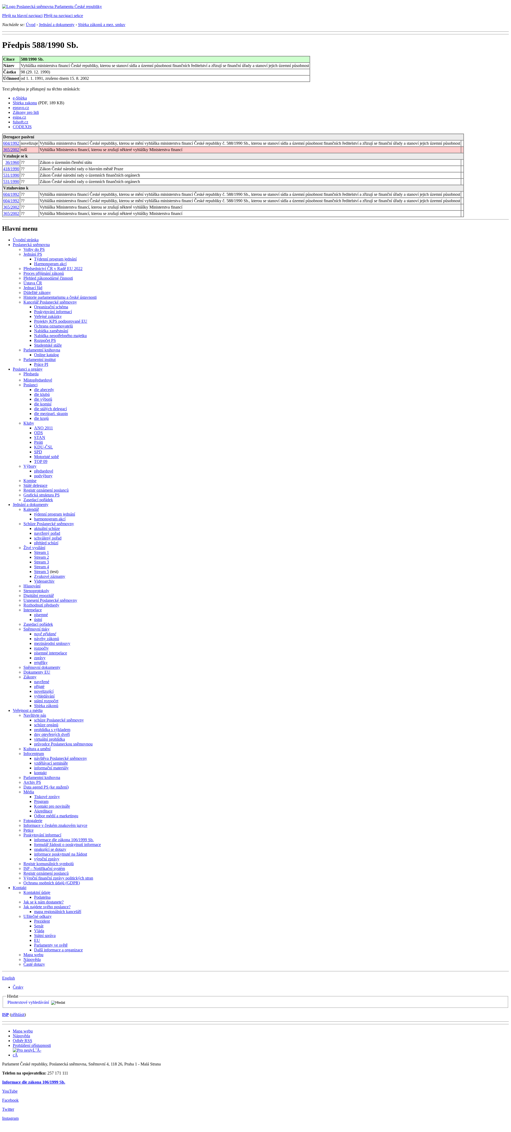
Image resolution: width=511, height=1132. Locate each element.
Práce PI (41, 364)
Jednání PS (32, 254)
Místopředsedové (37, 380)
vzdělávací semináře (51, 763)
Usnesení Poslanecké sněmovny (50, 600)
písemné (41, 614)
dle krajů (41, 418)
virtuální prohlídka (49, 739)
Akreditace (43, 811)
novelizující (43, 691)
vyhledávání (44, 696)
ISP (5, 1014)
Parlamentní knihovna (41, 350)
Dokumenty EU (36, 672)
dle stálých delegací (50, 409)
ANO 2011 (43, 428)
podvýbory (43, 476)
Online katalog (46, 355)
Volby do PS (34, 249)
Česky (18, 987)
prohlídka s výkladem (52, 729)
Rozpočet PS (45, 340)
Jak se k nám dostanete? (43, 902)
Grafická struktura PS (41, 495)
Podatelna (42, 897)
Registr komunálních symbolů (48, 863)
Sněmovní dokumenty (41, 667)
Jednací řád (32, 287)
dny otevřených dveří (52, 734)
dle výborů (43, 399)
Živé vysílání (34, 547)
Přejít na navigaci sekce (63, 15)
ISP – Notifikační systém (44, 868)
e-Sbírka (20, 98)
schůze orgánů (46, 725)
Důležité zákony (37, 292)
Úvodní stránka (26, 240)
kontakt (40, 772)
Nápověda (32, 959)
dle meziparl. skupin (51, 413)
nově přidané (45, 634)
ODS (38, 432)
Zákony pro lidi (26, 112)
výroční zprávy (46, 859)
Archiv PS (32, 782)
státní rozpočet (46, 701)
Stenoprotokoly (36, 590)
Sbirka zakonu (25, 103)
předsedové (43, 471)
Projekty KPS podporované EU (60, 321)
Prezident (42, 921)
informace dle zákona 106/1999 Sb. (64, 839)
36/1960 (12, 162)
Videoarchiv (44, 581)
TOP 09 (40, 461)
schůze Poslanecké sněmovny (59, 720)
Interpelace (32, 610)
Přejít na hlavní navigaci (22, 15)
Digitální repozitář (38, 595)
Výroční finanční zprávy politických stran (58, 878)
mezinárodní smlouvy (52, 643)
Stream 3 (41, 562)
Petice (28, 830)
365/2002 (11, 149)
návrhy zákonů (46, 638)
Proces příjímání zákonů (43, 273)
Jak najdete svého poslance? (47, 907)
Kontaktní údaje (36, 892)
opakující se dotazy (50, 849)
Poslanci (30, 385)
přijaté (39, 686)
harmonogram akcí (49, 519)
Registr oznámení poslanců (46, 490)
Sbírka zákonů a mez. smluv (101, 24)
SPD (38, 452)
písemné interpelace (50, 653)
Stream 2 (41, 557)
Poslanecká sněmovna (31, 244)
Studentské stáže (48, 345)
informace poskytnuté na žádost (60, 854)
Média (28, 792)
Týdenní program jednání (55, 259)
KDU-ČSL (43, 447)
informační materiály (51, 768)
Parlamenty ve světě (51, 945)
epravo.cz (21, 107)
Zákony (29, 677)
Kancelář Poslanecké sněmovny (50, 302)
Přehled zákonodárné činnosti (48, 278)
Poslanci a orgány (28, 369)
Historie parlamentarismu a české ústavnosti (60, 297)
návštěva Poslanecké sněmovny (60, 758)
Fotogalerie (32, 820)
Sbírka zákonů (46, 705)
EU (37, 940)
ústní (38, 619)
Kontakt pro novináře (52, 806)
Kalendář (31, 509)
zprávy (40, 658)
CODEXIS (22, 127)
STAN (39, 437)
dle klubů (42, 394)
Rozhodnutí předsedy (41, 605)
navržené (41, 681)
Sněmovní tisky (36, 629)
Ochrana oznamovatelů (53, 326)
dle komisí (42, 404)
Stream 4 (41, 567)
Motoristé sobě (46, 456)
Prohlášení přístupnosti (32, 1045)
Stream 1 (41, 552)
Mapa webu (33, 954)
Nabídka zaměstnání (51, 331)
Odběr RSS (22, 1040)
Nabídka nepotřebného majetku (60, 335)
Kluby (28, 423)
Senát (38, 926)
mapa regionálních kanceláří (57, 911)
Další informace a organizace (58, 950)
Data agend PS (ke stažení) (46, 787)
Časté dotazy (34, 964)
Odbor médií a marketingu (56, 816)
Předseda (31, 374)
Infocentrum (33, 753)
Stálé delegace (35, 485)
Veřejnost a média (28, 710)
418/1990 (11, 169)
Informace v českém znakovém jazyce (55, 825)
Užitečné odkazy (37, 916)
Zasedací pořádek (38, 499)
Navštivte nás (34, 715)
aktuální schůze (47, 528)
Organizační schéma (51, 307)
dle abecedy (44, 389)
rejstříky (41, 662)
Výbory (29, 466)
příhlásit (17, 1014)
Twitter (8, 1109)
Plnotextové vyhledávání (28, 1002)
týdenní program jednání (54, 514)
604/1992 (11, 143)
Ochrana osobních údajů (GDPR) (51, 883)
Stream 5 (41, 571)
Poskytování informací (53, 311)
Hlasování (31, 586)
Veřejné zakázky (48, 316)
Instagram (10, 1118)
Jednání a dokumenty (57, 24)
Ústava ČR (32, 283)
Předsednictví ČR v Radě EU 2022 (53, 268)
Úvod (30, 24)
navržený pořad (47, 533)
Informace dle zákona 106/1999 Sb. (33, 1082)
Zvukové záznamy (49, 576)
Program (41, 801)
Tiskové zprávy (47, 796)
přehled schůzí (46, 543)
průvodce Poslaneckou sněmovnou (63, 744)
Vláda (39, 930)
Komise (29, 480)
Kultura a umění (37, 749)
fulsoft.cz (20, 122)
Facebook (10, 1100)
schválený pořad (47, 538)
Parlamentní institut (39, 359)
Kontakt (19, 887)
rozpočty (41, 648)
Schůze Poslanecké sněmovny (48, 523)
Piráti (38, 442)
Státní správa (45, 935)
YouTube (10, 1091)
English (8, 978)
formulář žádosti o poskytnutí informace (67, 844)
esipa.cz (19, 117)
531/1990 (11, 175)
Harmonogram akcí (50, 264)
